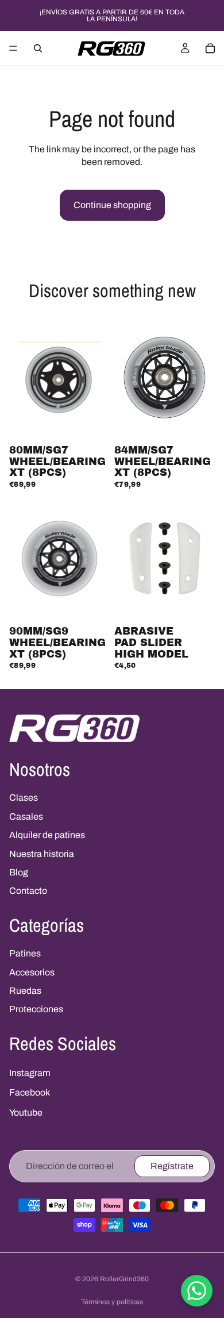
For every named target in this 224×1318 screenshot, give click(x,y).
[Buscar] (38, 48)
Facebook (29, 1092)
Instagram (30, 1073)
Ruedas (25, 991)
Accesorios (32, 972)
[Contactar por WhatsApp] (197, 1291)
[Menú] (13, 48)
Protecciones (36, 1009)
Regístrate (172, 1166)
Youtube (26, 1112)
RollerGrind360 (124, 1279)
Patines (25, 953)
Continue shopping (112, 205)
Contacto (28, 891)
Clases (23, 797)
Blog (18, 872)
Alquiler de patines (47, 835)
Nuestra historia (41, 854)
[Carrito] (210, 48)
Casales (26, 816)
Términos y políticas (112, 1302)
